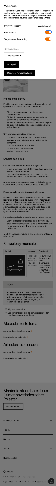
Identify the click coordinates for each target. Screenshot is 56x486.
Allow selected (14, 56)
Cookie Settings (11, 49)
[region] (28, 39)
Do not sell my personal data (19, 73)
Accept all (11, 64)
